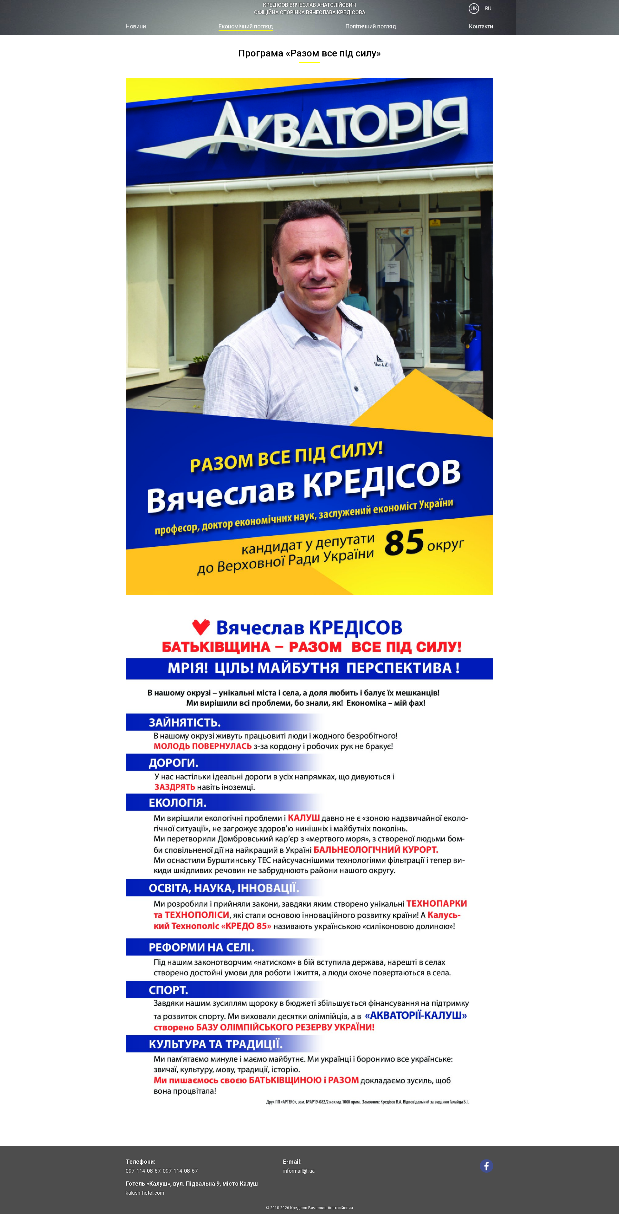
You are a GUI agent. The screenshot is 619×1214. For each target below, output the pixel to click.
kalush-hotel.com (145, 1193)
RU (488, 8)
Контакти (481, 26)
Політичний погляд (370, 26)
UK (474, 8)
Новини (136, 26)
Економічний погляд (246, 26)
